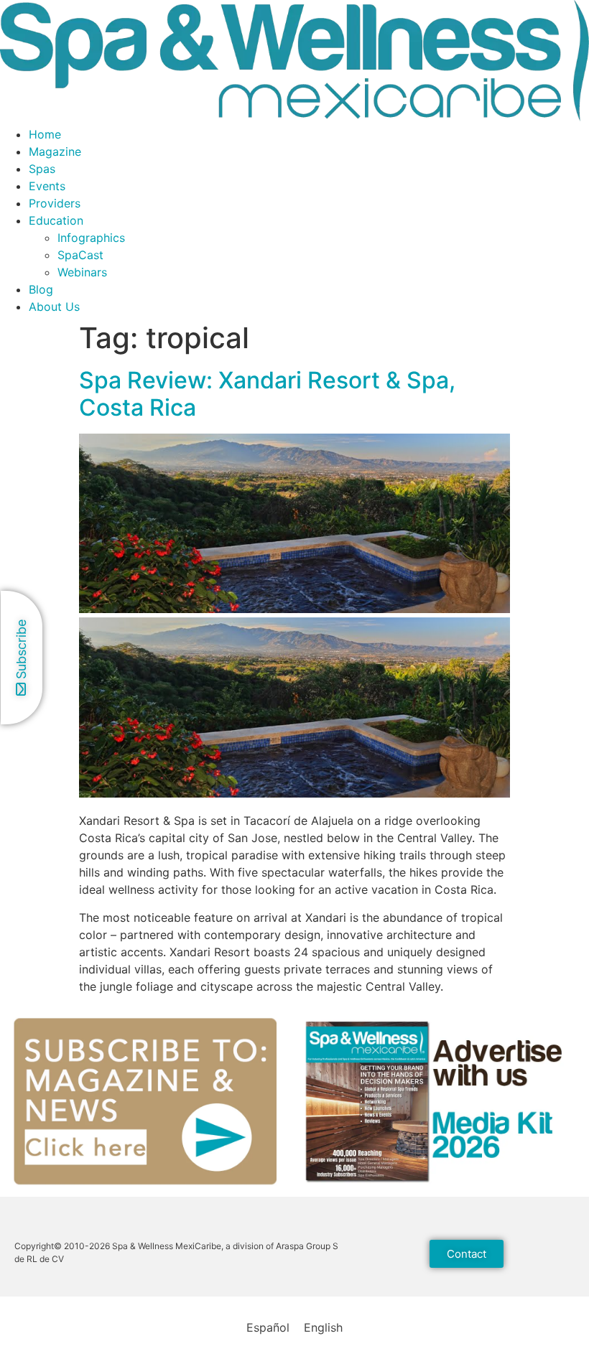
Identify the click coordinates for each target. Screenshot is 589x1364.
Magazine (55, 151)
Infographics (91, 237)
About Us (54, 306)
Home (45, 134)
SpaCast (80, 255)
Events (47, 186)
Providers (54, 203)
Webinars (82, 272)
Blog (41, 289)
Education (56, 220)
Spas (42, 169)
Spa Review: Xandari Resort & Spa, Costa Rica (267, 393)
